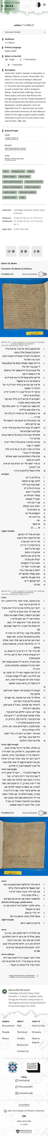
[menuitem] (8, 1025)
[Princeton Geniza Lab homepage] (15, 1067)
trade (22, 197)
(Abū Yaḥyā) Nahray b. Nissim (15, 148)
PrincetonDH (26, 1086)
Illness (30, 171)
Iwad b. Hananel (9, 192)
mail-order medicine (27, 192)
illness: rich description (12, 187)
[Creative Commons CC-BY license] (24, 1116)
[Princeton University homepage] (24, 1131)
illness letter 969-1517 (34, 182)
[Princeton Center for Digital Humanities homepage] (33, 1067)
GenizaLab (24, 1080)
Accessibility (24, 1105)
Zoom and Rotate (29, 274)
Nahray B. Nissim (10, 197)
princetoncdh (26, 1093)
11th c (6, 171)
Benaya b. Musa (18, 171)
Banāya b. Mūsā (10, 159)
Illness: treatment (32, 187)
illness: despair (9, 177)
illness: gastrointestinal (12, 182)
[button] (10, 7)
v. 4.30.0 (24, 1124)
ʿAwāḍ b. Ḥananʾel (11, 138)
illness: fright (24, 177)
